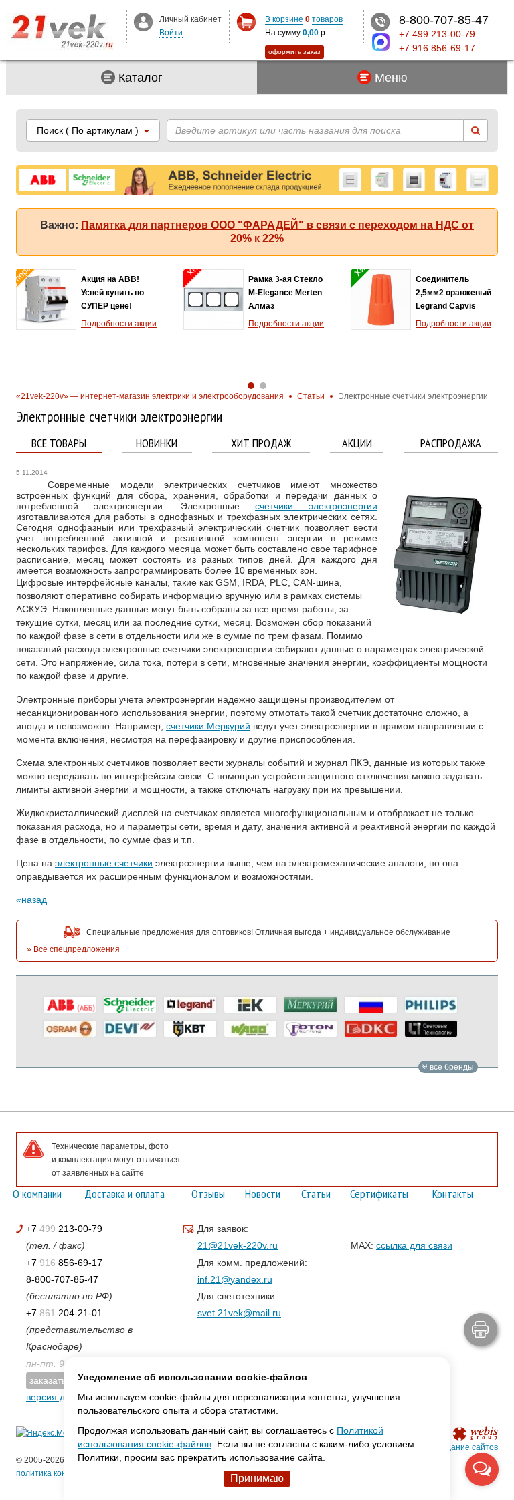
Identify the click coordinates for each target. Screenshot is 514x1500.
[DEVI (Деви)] (130, 1028)
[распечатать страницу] (480, 1329)
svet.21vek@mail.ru (239, 1312)
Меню (389, 77)
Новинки (156, 443)
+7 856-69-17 (64, 1262)
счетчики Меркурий (208, 726)
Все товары (58, 443)
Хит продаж (261, 443)
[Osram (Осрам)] (69, 1028)
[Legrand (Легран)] (190, 1004)
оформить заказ (294, 51)
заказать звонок (63, 1380)
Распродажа (450, 443)
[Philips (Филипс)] (431, 1004)
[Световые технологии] (431, 1028)
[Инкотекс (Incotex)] (310, 1004)
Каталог (139, 77)
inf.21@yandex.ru (234, 1279)
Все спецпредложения (76, 949)
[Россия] (371, 1004)
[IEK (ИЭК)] (250, 1004)
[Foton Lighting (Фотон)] (310, 1028)
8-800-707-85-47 (62, 1279)
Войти (171, 32)
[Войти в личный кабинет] (143, 21)
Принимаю (257, 1478)
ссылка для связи (414, 1245)
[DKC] (371, 1028)
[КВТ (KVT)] (190, 1028)
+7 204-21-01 (64, 1312)
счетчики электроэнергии (316, 506)
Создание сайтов (465, 1447)
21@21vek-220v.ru (237, 1245)
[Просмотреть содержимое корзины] (246, 22)
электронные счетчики (104, 863)
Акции (357, 443)
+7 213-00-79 (64, 1228)
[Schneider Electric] (130, 1004)
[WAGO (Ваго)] (250, 1028)
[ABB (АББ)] (69, 1004)
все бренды (451, 1067)
